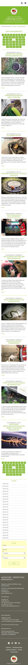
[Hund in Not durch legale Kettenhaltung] (14, 394)
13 (16, 37)
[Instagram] (12, 643)
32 (10, 44)
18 (10, 39)
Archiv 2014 (5, 514)
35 (20, 44)
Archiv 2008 (5, 530)
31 (7, 44)
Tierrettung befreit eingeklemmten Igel (14, 54)
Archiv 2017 (5, 506)
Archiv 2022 (5, 494)
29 (23, 42)
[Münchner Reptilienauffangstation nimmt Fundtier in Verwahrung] (14, 440)
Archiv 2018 (5, 504)
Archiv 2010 (5, 525)
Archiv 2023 (5, 491)
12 (13, 37)
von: (3, 551)
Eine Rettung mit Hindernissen (14, 341)
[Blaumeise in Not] (14, 145)
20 (17, 39)
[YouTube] (15, 643)
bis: (3, 556)
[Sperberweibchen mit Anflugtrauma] (14, 107)
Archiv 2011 (5, 522)
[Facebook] (8, 643)
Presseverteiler (14, 651)
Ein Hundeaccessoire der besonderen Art (14, 257)
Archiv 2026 (5, 483)
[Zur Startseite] (14, 659)
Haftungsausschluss (17, 647)
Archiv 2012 (5, 519)
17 (7, 39)
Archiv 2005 (5, 537)
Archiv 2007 (5, 532)
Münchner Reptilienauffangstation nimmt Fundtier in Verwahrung (14, 426)
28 (20, 42)
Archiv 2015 (5, 512)
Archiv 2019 (5, 501)
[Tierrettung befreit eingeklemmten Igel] (14, 66)
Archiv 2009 (5, 527)
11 (10, 37)
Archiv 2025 (5, 486)
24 (7, 42)
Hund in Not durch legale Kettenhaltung (14, 383)
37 (7, 46)
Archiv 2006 (5, 535)
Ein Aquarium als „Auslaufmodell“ (14, 215)
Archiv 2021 (5, 496)
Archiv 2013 (5, 517)
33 (13, 44)
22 (23, 39)
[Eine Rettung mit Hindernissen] (14, 353)
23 (4, 42)
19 (13, 39)
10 (7, 37)
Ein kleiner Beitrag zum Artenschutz (14, 300)
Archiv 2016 (5, 509)
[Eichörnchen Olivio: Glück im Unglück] (14, 185)
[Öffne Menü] (25, 3)
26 (13, 42)
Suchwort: (4, 545)
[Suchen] (22, 3)
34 (17, 44)
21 (20, 39)
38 (10, 46)
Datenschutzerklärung (11, 649)
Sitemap (20, 649)
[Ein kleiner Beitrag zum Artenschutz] (14, 311)
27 (17, 42)
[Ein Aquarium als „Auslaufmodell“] (14, 227)
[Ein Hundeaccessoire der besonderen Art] (14, 268)
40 (17, 46)
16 (4, 39)
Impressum (8, 647)
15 (23, 37)
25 (10, 42)
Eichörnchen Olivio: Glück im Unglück (14, 174)
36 (23, 44)
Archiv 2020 (5, 499)
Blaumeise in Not (14, 134)
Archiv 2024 (5, 488)
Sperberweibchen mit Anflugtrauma (14, 95)
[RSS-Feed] (19, 643)
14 (20, 37)
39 (14, 46)
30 (4, 44)
